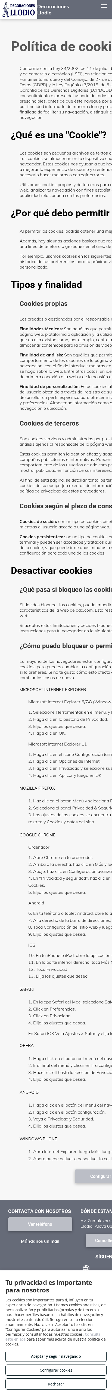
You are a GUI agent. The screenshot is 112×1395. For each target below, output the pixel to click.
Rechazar (56, 1384)
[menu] (103, 6)
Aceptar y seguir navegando (56, 1356)
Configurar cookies (56, 1370)
